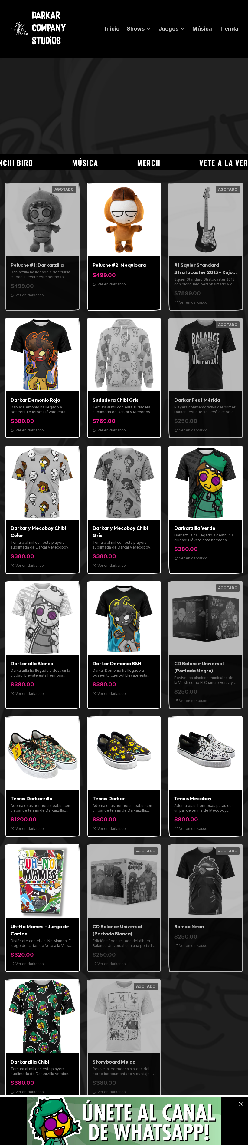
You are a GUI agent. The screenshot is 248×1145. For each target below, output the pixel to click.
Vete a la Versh (212, 162)
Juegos (168, 28)
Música (202, 28)
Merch (132, 162)
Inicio (112, 28)
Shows (136, 28)
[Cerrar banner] (241, 1104)
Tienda (228, 28)
